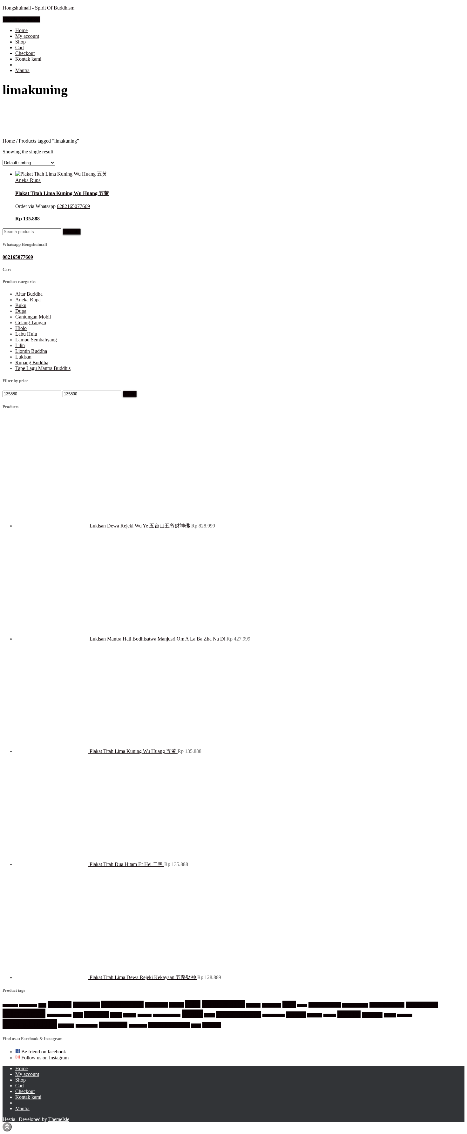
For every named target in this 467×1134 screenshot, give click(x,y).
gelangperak (24, 1013)
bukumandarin (223, 1004)
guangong (96, 1014)
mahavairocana (273, 1015)
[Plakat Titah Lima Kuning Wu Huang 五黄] (61, 174)
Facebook (20, 1104)
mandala (314, 1015)
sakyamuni (66, 1025)
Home (21, 30)
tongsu (196, 1025)
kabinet (129, 1015)
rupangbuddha (30, 1024)
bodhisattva (156, 1005)
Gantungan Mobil (33, 316)
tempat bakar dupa (169, 1025)
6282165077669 (73, 206)
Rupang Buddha (31, 362)
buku (192, 1004)
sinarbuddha (138, 1026)
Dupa (20, 311)
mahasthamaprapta (238, 1014)
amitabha (59, 1004)
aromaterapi (86, 1005)
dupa (289, 1004)
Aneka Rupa (28, 180)
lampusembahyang (166, 1015)
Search (71, 231)
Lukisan (23, 356)
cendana (253, 1005)
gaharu (302, 1005)
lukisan (209, 1015)
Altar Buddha (29, 294)
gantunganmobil (324, 1005)
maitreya (296, 1014)
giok (78, 1015)
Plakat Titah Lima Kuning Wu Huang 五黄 (62, 193)
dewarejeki (271, 1005)
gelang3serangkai (355, 1005)
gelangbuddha (422, 1005)
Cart (19, 47)
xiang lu (211, 1025)
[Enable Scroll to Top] (7, 1126)
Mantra (22, 70)
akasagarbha (28, 1005)
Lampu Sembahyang (36, 339)
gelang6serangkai (386, 1005)
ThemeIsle (58, 1119)
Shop (20, 41)
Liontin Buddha (31, 351)
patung (390, 1015)
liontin (192, 1014)
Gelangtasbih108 (59, 1015)
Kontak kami (28, 59)
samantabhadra (87, 1026)
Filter (129, 394)
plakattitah (404, 1015)
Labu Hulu (26, 334)
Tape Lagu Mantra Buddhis (43, 368)
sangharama (113, 1025)
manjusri (329, 1015)
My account (27, 36)
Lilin (20, 345)
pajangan (372, 1015)
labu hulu (145, 1015)
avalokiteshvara (122, 1004)
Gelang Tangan (30, 322)
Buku (20, 305)
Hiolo (21, 328)
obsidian (349, 1014)
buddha (176, 1005)
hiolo (116, 1015)
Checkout (25, 53)
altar (42, 1005)
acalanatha (10, 1005)
